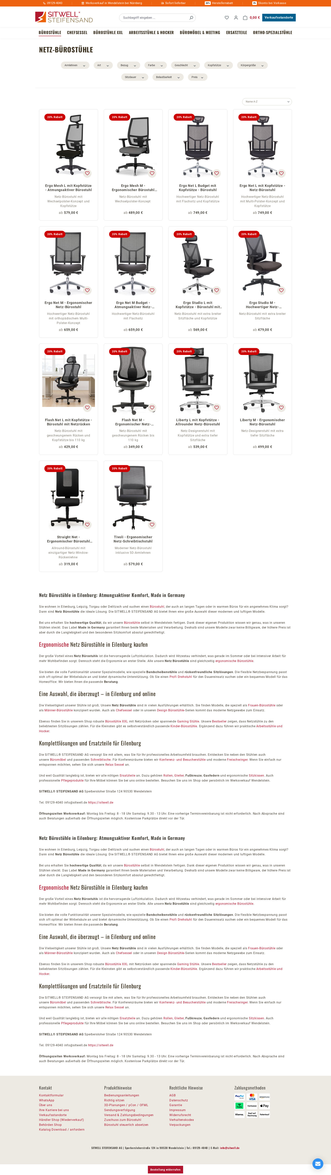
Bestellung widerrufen (165, 1169)
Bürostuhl (157, 606)
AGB (172, 1095)
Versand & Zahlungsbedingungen (129, 1115)
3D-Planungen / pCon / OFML (126, 1105)
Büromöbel (58, 759)
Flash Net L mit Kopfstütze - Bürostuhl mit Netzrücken (68, 422)
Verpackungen (180, 1125)
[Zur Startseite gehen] (64, 17)
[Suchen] (191, 18)
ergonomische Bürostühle (234, 661)
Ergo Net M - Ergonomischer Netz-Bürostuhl (68, 305)
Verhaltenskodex (181, 1120)
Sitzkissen (256, 775)
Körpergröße (248, 65)
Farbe (151, 65)
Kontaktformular (51, 1095)
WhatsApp (46, 1100)
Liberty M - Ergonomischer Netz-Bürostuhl (262, 422)
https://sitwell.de (100, 802)
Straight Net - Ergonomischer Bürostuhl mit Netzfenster (68, 539)
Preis (194, 77)
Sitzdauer (130, 77)
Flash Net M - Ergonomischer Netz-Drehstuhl (133, 422)
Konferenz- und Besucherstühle (182, 759)
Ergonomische (54, 644)
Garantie (175, 1105)
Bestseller (219, 721)
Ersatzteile (127, 775)
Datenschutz (178, 1100)
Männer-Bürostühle (58, 710)
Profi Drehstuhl (181, 677)
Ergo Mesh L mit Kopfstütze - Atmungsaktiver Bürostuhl (68, 188)
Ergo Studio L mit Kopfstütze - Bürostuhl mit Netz (198, 305)
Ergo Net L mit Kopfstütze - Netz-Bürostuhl (262, 188)
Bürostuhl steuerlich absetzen (126, 1125)
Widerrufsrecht (180, 1115)
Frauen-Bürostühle (261, 705)
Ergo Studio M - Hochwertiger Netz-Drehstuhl (262, 305)
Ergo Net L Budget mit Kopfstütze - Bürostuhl (198, 188)
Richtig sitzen (114, 1100)
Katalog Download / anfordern (61, 1129)
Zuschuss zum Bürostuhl (122, 1120)
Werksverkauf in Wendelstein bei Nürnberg (114, 3)
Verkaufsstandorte (279, 17)
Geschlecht (181, 65)
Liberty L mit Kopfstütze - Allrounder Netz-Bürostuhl (197, 422)
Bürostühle (132, 623)
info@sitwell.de (230, 1148)
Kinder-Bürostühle (183, 726)
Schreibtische (101, 759)
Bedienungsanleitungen (121, 1095)
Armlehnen (71, 65)
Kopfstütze (214, 65)
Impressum (177, 1110)
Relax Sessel (114, 764)
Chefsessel (124, 710)
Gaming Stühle (188, 721)
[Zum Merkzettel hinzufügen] (87, 173)
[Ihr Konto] (236, 17)
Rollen (168, 775)
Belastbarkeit (164, 77)
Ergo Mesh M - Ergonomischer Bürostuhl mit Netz (133, 188)
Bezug (124, 65)
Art (99, 65)
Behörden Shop (50, 1125)
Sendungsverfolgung (119, 1110)
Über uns (45, 1105)
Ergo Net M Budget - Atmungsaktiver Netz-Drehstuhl (133, 305)
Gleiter (179, 775)
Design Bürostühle (170, 710)
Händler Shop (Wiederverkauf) (61, 1120)
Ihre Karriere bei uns (54, 1110)
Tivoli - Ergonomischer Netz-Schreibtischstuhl (133, 539)
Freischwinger (237, 759)
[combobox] (153, 18)
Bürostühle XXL (116, 721)
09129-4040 (54, 3)
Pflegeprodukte (72, 780)
